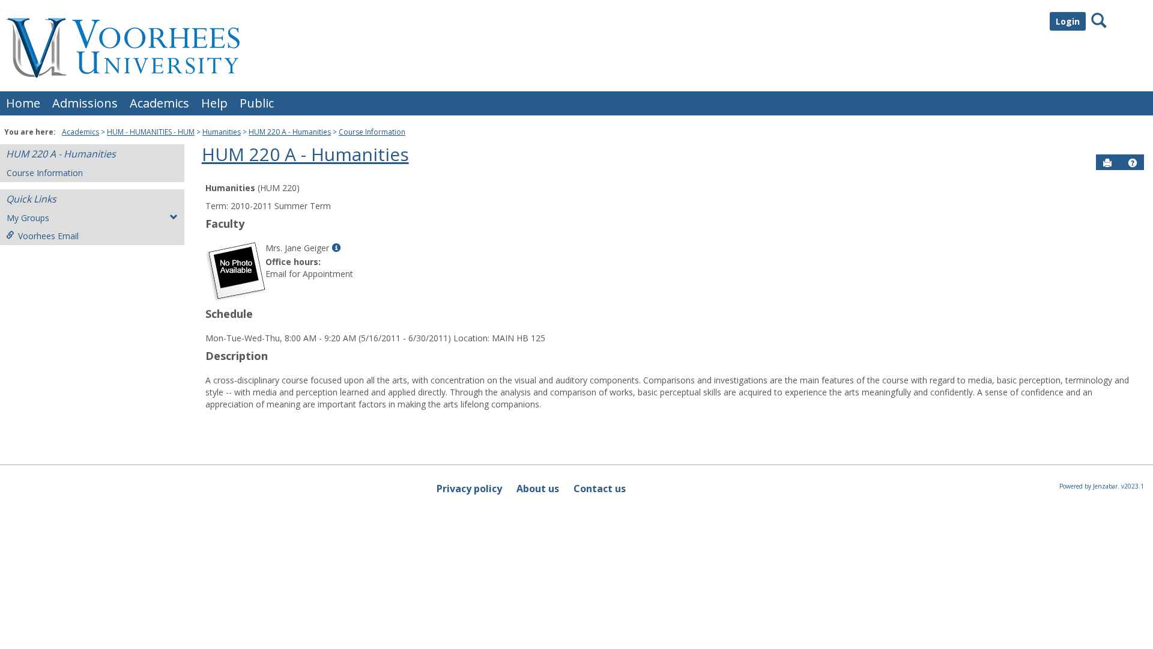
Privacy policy (469, 488)
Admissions (85, 103)
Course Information (372, 132)
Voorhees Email (48, 236)
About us (537, 488)
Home (23, 103)
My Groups (28, 218)
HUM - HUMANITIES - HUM (151, 132)
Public (257, 103)
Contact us (599, 488)
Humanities (221, 132)
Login (1068, 21)
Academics (159, 103)
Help (214, 103)
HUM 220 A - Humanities (290, 132)
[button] (1132, 163)
